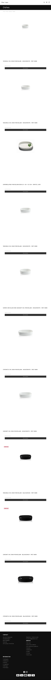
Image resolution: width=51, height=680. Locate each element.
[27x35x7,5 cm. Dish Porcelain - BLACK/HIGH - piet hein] (25, 591)
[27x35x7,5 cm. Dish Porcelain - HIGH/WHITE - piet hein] (25, 344)
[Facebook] (24, 672)
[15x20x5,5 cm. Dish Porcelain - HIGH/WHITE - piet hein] (25, 97)
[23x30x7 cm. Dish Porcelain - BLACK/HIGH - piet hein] (25, 529)
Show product (25, 68)
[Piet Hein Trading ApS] (4, 2)
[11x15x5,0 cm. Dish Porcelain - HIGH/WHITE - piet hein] (25, 36)
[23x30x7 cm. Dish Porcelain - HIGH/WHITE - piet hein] (25, 406)
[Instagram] (27, 672)
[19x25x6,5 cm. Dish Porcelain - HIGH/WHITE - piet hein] (25, 221)
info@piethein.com (33, 638)
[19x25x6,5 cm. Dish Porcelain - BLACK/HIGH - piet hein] (25, 468)
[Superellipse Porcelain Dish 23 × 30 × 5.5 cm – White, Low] (25, 159)
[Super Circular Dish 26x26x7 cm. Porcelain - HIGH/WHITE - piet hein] (25, 283)
